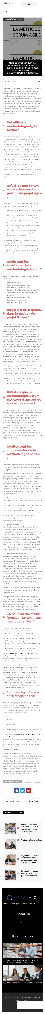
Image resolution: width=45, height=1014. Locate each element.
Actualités (9, 19)
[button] (29, 4)
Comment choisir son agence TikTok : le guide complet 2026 (29, 873)
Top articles (17, 19)
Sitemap (26, 1000)
